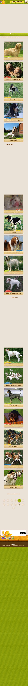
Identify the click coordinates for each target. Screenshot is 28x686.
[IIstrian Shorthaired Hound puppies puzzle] (13, 383)
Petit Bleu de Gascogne (13, 99)
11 (19, 504)
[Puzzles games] (2, 2)
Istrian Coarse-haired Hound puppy (13, 293)
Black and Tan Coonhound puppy (14, 426)
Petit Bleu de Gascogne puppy (13, 120)
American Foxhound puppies (14, 466)
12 (23, 504)
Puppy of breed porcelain (13, 211)
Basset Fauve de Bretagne (13, 58)
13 (13, 508)
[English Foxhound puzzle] (13, 485)
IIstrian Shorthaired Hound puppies (13, 385)
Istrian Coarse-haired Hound (13, 273)
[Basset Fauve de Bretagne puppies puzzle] (13, 77)
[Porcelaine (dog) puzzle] (13, 138)
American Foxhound (13, 446)
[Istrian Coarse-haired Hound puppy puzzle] (13, 291)
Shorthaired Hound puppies (13, 364)
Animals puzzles (15, 494)
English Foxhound (13, 487)
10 (15, 504)
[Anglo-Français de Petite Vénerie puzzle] (13, 250)
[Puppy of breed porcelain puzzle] (13, 209)
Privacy (13, 544)
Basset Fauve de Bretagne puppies (13, 79)
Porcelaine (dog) (13, 140)
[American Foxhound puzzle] (13, 444)
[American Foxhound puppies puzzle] (13, 464)
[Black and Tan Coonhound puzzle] (13, 403)
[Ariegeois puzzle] (13, 230)
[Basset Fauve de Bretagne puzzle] (13, 56)
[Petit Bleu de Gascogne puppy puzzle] (13, 118)
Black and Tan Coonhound (13, 405)
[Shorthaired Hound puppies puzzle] (13, 362)
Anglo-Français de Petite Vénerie (13, 252)
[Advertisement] (14, 18)
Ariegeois (14, 232)
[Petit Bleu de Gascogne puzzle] (13, 97)
